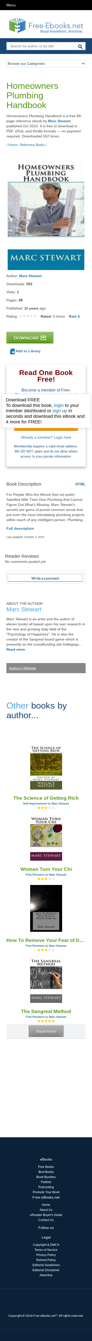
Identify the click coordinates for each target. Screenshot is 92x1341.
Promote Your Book (46, 1192)
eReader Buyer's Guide (46, 1215)
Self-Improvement (35, 803)
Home (46, 1205)
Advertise (46, 1275)
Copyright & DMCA (46, 1245)
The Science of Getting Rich (46, 798)
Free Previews (35, 874)
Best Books (46, 1172)
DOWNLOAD (26, 337)
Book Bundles (46, 1177)
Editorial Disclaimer (46, 1270)
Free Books (46, 1167)
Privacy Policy (46, 1255)
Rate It (74, 316)
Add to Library (28, 351)
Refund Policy (46, 1260)
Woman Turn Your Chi (46, 869)
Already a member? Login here (46, 437)
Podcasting (46, 1187)
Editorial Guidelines (46, 1265)
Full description (20, 528)
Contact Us (46, 1220)
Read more (15, 649)
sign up (59, 410)
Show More (46, 1031)
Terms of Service (45, 1250)
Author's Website (22, 668)
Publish (46, 1182)
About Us (46, 1210)
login (59, 405)
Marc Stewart (59, 121)
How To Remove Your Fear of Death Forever (46, 940)
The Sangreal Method (46, 1011)
